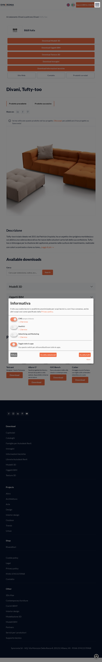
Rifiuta (14, 355)
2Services (23, 322)
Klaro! (89, 359)
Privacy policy (47, 311)
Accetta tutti (85, 355)
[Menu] (97, 4)
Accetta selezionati (48, 355)
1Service (22, 329)
